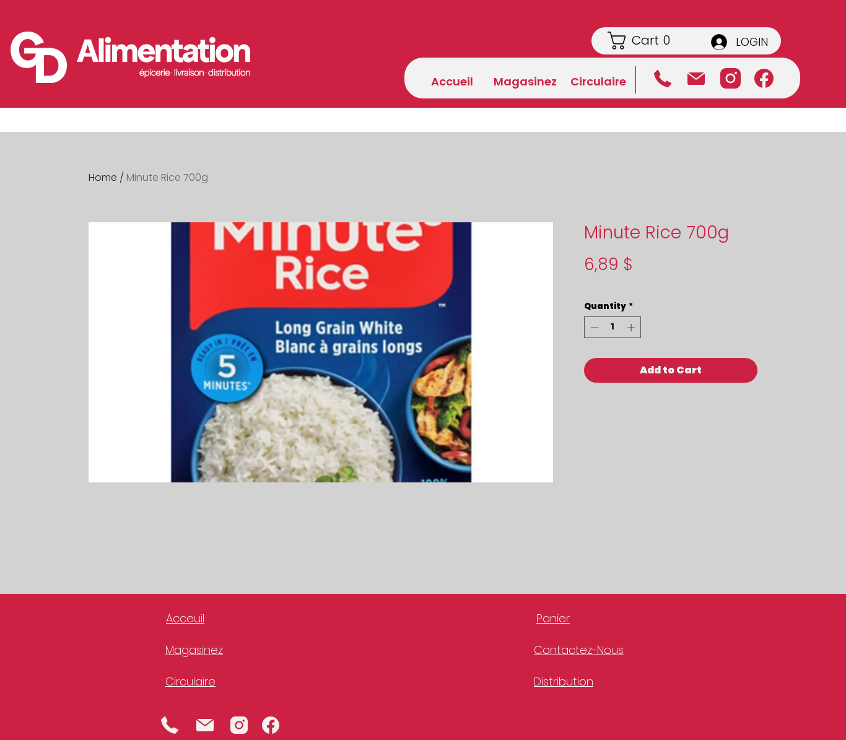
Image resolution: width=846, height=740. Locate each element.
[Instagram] (730, 78)
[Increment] (632, 327)
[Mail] (205, 724)
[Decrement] (593, 327)
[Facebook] (764, 78)
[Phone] (170, 724)
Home (103, 177)
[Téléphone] (662, 78)
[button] (649, 41)
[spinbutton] (613, 327)
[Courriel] (695, 78)
